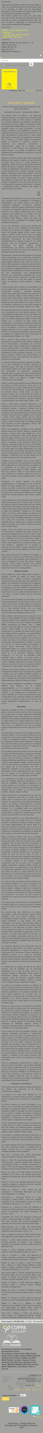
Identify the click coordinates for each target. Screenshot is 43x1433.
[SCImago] (37, 1416)
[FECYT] (35, 1410)
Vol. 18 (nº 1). (30, 90)
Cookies (28, 1390)
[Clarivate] (24, 1410)
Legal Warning (19, 1390)
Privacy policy (36, 1390)
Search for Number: (10, 1395)
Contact (38, 1385)
